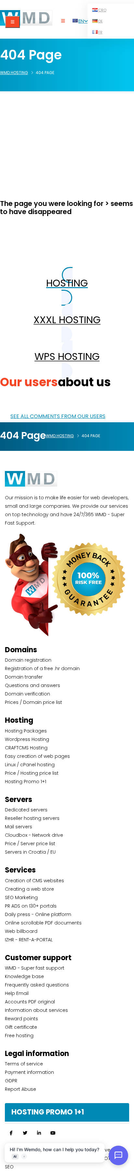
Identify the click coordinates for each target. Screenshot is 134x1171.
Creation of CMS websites (34, 880)
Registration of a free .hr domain (42, 668)
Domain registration (28, 660)
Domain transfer (24, 677)
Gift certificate (21, 1027)
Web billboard (21, 931)
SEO (9, 1167)
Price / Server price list (30, 843)
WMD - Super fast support (34, 968)
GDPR (11, 1080)
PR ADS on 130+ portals (31, 906)
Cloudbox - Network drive (34, 835)
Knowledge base (24, 976)
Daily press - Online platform (38, 914)
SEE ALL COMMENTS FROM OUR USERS (57, 416)
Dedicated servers (26, 810)
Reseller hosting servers (32, 818)
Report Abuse (20, 1089)
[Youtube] (53, 1133)
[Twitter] (25, 1133)
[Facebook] (11, 1133)
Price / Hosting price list (32, 773)
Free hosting (19, 1035)
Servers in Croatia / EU (30, 852)
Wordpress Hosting (27, 739)
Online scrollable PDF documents (43, 923)
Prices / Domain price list (33, 702)
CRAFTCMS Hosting (26, 748)
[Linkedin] (39, 1133)
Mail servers (18, 826)
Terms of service (24, 1064)
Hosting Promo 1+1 (25, 781)
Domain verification (27, 694)
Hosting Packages (26, 731)
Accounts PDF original (30, 1002)
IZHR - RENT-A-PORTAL (29, 939)
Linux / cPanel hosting (30, 764)
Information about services (36, 1010)
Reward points (21, 1018)
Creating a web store (29, 889)
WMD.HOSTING (14, 72)
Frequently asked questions (37, 985)
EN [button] (81, 21)
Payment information (29, 1072)
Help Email (17, 993)
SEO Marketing (21, 897)
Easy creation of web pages (37, 756)
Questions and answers (32, 685)
